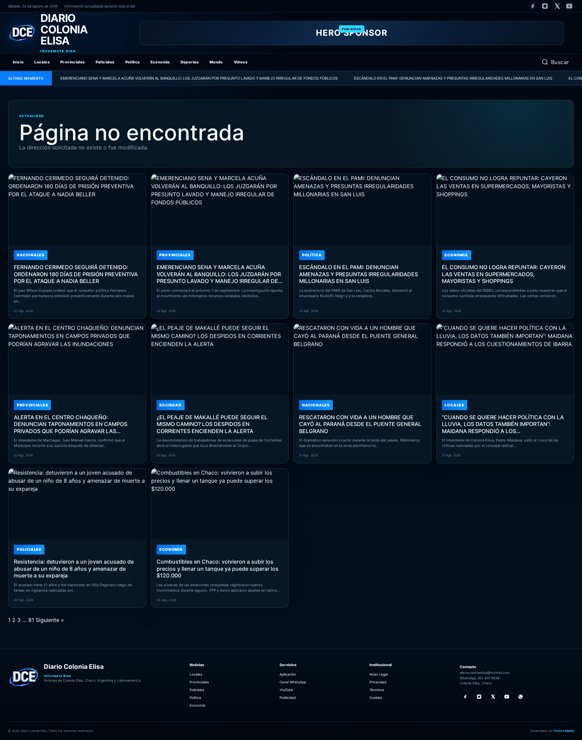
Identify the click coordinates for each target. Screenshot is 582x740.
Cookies (375, 697)
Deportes (190, 62)
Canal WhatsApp (293, 682)
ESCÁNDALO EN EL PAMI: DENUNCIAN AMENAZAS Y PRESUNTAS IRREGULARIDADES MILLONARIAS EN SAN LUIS (430, 78)
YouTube (286, 690)
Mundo (216, 62)
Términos (376, 690)
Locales (42, 62)
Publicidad (288, 697)
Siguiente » (50, 620)
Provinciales (72, 62)
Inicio (18, 62)
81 (31, 620)
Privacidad (377, 682)
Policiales (105, 62)
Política (132, 62)
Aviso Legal (378, 674)
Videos (240, 62)
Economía (160, 62)
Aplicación (288, 674)
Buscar (560, 62)
